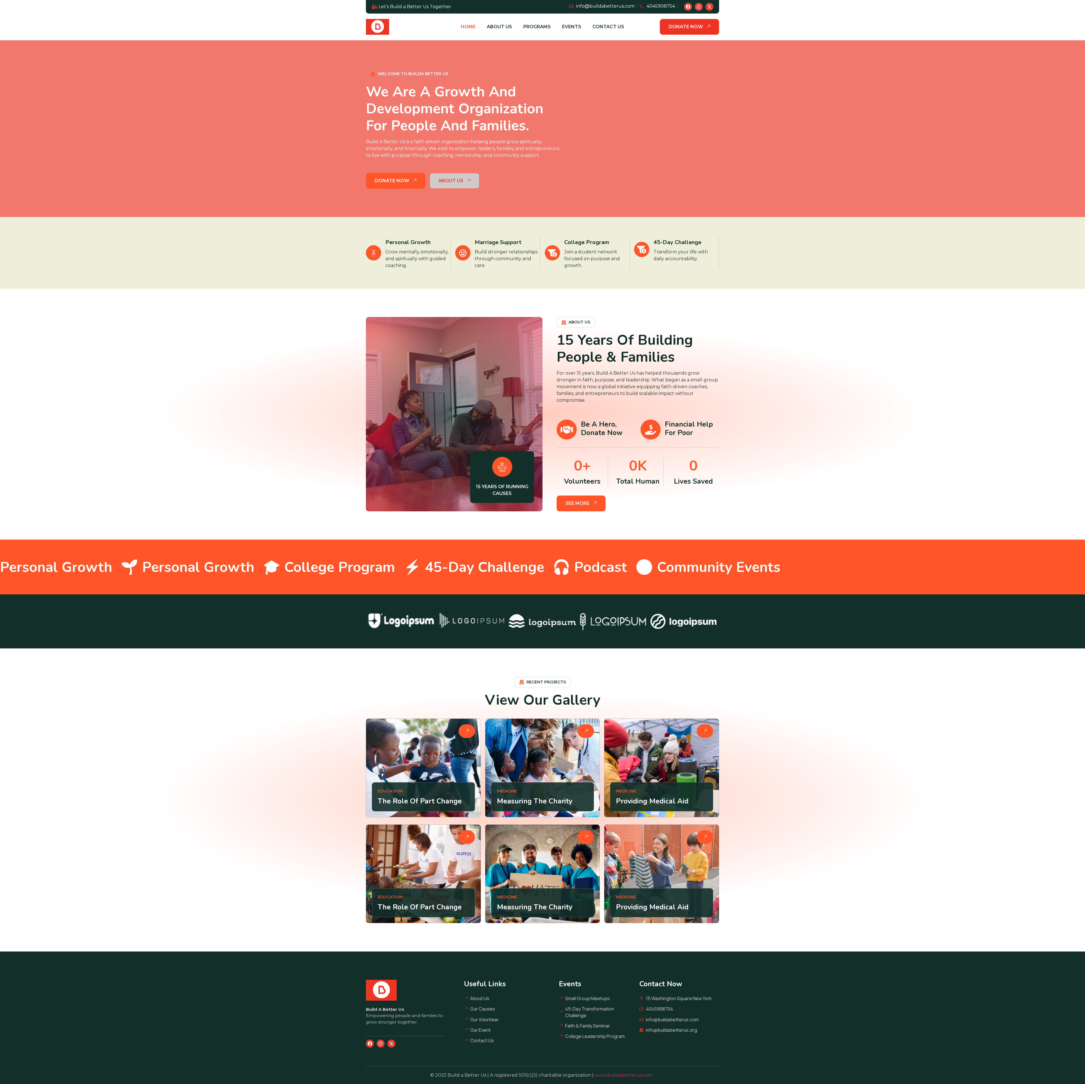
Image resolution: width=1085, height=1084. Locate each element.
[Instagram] (699, 7)
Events (571, 26)
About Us (499, 26)
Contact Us (608, 26)
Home (468, 26)
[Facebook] (688, 7)
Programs (537, 26)
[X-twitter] (709, 7)
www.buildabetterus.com (625, 1075)
